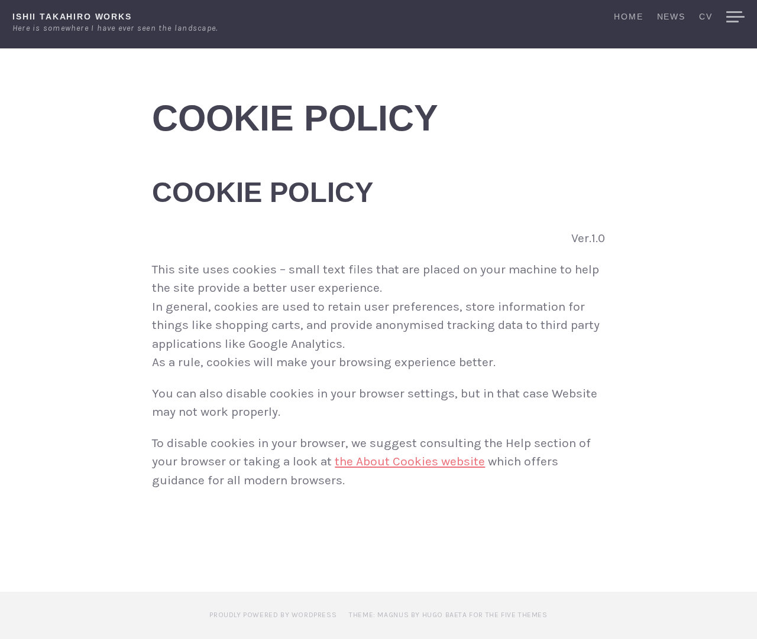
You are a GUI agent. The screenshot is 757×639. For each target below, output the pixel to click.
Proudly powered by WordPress (273, 615)
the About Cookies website (410, 461)
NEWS (671, 16)
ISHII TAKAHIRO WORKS (72, 16)
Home (628, 16)
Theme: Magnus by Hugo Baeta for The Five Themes (448, 615)
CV (706, 16)
